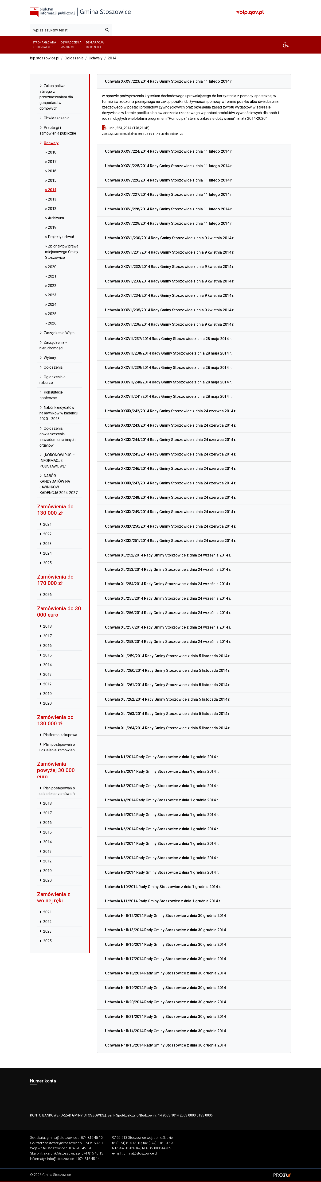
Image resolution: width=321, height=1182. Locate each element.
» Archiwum (54, 218)
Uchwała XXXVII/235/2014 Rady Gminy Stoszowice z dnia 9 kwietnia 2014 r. (169, 310)
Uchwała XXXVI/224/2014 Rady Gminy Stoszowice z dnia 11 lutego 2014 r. (168, 151)
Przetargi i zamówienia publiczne (57, 130)
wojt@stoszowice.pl (53, 1148)
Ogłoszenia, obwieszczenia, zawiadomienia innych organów (57, 437)
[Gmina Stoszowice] (80, 12)
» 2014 (50, 190)
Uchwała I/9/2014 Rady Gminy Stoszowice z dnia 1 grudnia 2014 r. (162, 872)
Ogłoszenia (74, 58)
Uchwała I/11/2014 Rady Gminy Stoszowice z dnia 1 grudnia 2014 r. (163, 901)
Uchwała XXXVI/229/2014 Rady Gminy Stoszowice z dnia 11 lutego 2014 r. (168, 223)
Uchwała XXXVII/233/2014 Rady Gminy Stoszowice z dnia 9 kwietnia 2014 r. (169, 281)
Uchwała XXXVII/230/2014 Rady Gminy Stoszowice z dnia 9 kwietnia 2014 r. (169, 238)
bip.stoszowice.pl (44, 58)
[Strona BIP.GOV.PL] (250, 12)
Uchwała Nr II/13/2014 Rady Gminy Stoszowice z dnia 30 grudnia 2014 (165, 930)
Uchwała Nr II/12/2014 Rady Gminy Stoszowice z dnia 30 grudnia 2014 (165, 915)
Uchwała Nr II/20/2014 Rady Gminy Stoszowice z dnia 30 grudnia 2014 (165, 1002)
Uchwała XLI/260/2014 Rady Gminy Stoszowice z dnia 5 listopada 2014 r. (167, 670)
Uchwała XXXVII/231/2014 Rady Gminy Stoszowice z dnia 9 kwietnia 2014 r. (169, 252)
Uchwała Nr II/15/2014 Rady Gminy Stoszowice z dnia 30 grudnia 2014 (165, 1045)
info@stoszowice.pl (62, 1159)
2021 (47, 524)
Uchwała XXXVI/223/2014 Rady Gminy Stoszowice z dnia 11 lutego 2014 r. (168, 81)
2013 (47, 674)
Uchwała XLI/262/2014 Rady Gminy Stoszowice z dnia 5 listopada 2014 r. (167, 699)
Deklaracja (95, 44)
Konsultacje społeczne (51, 395)
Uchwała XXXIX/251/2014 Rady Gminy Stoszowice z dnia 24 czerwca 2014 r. (170, 540)
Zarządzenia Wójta (59, 333)
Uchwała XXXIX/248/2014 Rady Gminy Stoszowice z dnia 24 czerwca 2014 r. (170, 497)
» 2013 (50, 199)
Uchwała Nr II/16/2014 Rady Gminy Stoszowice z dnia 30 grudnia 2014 (165, 944)
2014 (112, 58)
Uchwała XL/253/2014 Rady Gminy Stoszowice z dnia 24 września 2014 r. (168, 569)
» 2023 (50, 295)
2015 (47, 655)
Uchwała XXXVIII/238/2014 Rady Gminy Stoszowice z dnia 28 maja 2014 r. (168, 353)
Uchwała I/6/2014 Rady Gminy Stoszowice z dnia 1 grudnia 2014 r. (162, 829)
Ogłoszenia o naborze (52, 380)
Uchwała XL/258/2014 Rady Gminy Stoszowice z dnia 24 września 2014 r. (168, 641)
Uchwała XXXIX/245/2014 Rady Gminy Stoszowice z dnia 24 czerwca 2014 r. (170, 454)
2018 (47, 626)
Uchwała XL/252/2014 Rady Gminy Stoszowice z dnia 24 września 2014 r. (168, 555)
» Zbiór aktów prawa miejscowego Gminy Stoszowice (61, 252)
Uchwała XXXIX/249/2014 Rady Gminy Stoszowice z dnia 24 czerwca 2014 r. (170, 512)
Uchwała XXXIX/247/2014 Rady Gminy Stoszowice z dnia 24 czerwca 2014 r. (170, 483)
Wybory (50, 357)
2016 (47, 645)
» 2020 (50, 267)
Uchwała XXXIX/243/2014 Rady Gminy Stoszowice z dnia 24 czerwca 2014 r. (170, 425)
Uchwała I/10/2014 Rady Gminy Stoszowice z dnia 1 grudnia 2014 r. (163, 887)
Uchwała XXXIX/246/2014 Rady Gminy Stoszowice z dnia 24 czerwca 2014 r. (170, 468)
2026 (47, 594)
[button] (286, 45)
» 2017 (50, 161)
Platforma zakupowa (60, 735)
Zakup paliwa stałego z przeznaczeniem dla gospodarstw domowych (56, 97)
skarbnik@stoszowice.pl (62, 1153)
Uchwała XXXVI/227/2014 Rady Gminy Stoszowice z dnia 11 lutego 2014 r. (168, 194)
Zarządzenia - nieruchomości (53, 345)
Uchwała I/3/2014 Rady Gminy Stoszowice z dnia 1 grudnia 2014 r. (162, 786)
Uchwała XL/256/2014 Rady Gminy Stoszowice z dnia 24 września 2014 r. (168, 612)
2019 (47, 693)
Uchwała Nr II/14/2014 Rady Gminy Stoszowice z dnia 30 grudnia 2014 (165, 1031)
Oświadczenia (71, 44)
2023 (47, 543)
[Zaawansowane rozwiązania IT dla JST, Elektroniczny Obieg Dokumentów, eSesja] (282, 1175)
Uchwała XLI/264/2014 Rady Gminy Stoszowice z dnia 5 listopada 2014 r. (167, 728)
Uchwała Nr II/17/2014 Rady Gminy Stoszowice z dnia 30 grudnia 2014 (165, 959)
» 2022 (50, 285)
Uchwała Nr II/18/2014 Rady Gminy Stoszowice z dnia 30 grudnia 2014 (165, 973)
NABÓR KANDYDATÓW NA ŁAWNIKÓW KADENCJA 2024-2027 (58, 484)
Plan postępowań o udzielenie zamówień (57, 747)
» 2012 (50, 208)
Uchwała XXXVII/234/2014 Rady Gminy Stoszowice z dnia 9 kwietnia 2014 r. (169, 295)
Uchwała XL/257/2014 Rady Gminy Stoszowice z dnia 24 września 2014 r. (168, 627)
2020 (47, 703)
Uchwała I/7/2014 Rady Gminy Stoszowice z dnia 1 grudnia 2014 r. (162, 843)
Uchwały (95, 58)
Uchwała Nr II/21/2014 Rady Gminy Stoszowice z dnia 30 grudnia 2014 (165, 1016)
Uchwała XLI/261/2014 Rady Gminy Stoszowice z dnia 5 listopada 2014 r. (167, 685)
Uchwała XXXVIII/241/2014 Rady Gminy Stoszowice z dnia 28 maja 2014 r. (168, 396)
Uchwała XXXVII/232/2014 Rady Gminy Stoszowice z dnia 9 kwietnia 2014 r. (169, 266)
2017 (47, 635)
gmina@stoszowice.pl (63, 1138)
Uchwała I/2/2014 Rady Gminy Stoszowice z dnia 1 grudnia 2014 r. (162, 771)
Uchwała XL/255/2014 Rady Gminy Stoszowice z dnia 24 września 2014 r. (168, 598)
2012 (47, 684)
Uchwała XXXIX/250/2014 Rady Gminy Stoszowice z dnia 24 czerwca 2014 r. (170, 526)
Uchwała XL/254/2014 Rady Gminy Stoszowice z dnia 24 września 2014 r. (168, 584)
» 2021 (50, 276)
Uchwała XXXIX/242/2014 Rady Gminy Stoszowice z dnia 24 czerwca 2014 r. (170, 411)
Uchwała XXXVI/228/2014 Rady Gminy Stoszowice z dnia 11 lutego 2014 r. (168, 209)
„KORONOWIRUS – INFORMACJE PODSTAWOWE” (57, 460)
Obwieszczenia (56, 118)
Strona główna (44, 44)
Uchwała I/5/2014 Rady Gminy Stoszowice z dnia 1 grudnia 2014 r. (162, 814)
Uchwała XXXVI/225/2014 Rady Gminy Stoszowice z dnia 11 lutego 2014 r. (168, 166)
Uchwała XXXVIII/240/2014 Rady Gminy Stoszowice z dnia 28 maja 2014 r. (168, 382)
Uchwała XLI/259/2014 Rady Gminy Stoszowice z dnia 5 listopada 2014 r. (167, 656)
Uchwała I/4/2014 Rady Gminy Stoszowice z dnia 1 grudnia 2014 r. (162, 800)
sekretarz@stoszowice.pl (63, 1143)
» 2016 (50, 171)
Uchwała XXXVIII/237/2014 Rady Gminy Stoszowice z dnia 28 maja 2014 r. (168, 338)
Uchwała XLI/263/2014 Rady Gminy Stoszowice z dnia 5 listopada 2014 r (167, 713)
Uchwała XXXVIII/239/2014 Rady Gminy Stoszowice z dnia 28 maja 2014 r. (168, 367)
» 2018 (50, 152)
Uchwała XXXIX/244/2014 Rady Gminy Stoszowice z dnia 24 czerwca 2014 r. (170, 439)
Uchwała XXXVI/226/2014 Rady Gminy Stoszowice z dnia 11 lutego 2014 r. (168, 180)
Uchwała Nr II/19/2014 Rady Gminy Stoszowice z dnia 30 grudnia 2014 (165, 987)
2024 (47, 553)
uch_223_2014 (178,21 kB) (129, 128)
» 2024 (50, 304)
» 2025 (50, 314)
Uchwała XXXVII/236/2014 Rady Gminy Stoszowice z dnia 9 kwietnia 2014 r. (169, 324)
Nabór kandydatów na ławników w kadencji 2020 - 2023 (58, 413)
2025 (47, 563)
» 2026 (50, 323)
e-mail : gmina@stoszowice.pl (134, 1153)
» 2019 (50, 227)
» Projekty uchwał (59, 237)
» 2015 (50, 180)
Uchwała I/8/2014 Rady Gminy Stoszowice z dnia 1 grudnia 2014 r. (162, 858)
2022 (47, 534)
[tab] (194, 81)
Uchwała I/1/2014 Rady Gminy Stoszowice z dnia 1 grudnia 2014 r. (162, 757)
